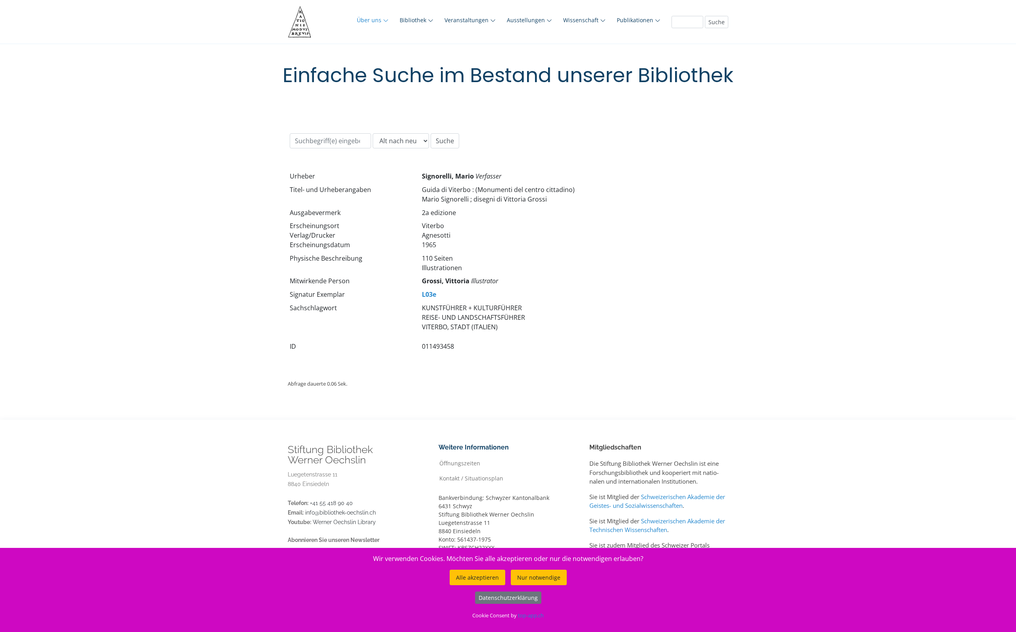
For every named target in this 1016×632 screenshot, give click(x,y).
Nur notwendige (538, 577)
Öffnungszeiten (459, 462)
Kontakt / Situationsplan (471, 477)
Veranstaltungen (467, 20)
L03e (429, 294)
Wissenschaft (581, 20)
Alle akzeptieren (477, 577)
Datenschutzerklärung (508, 597)
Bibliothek (414, 20)
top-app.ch (531, 615)
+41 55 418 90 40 (331, 503)
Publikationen (636, 20)
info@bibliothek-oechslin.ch (340, 512)
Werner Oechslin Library (344, 522)
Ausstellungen (526, 20)
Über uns (370, 20)
